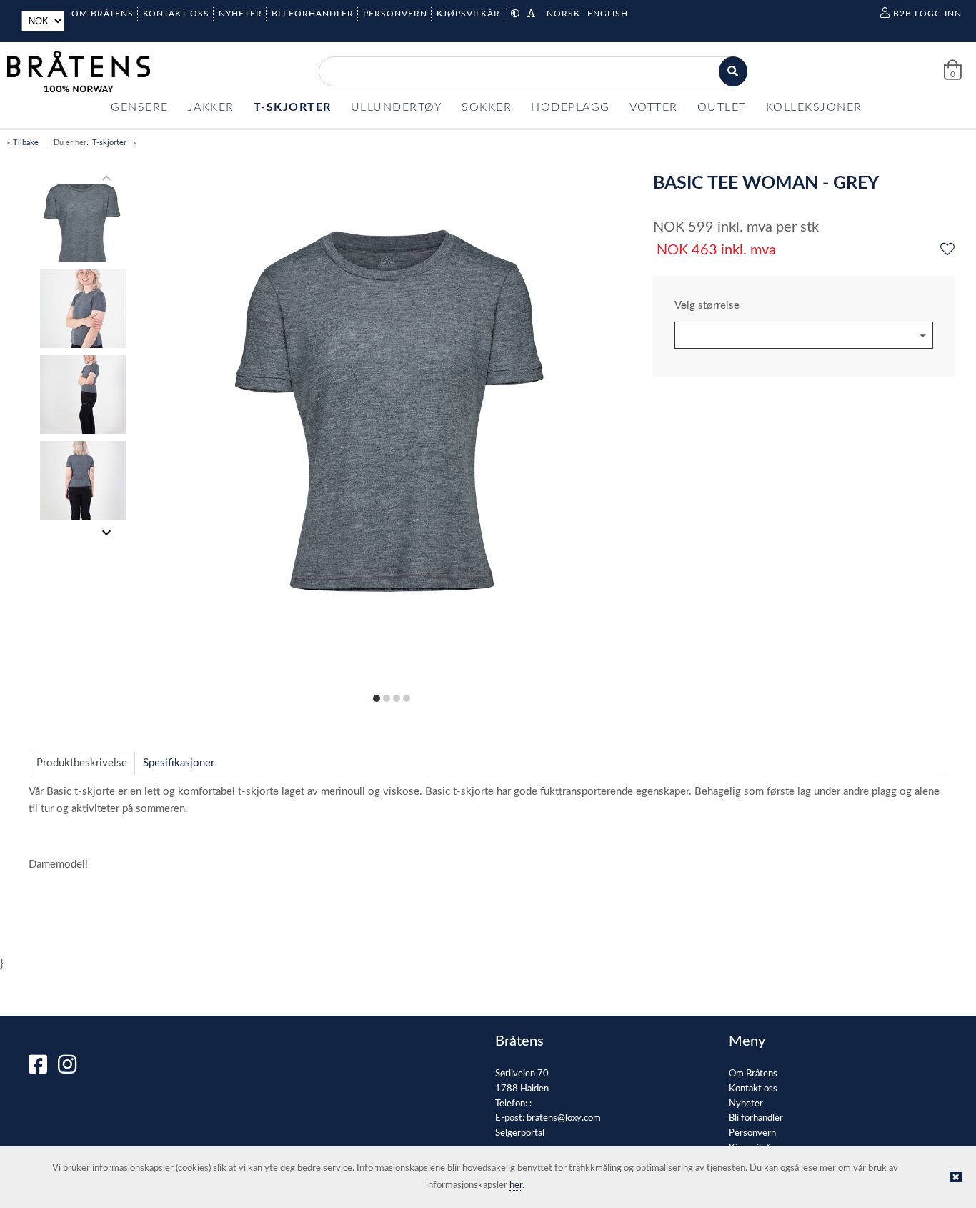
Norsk (563, 13)
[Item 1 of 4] (83, 355)
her (515, 1185)
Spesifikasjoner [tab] (178, 763)
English (607, 13)
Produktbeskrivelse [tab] (81, 763)
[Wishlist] (947, 250)
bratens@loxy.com (564, 1118)
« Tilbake (23, 143)
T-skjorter (109, 143)
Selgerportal (519, 1133)
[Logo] (78, 72)
